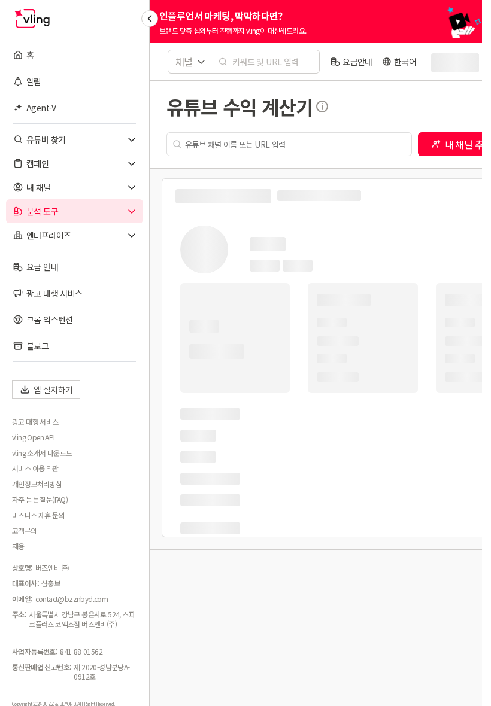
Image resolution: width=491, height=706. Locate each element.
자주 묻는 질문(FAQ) (40, 499)
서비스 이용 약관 (35, 468)
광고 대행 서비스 (35, 422)
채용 (18, 546)
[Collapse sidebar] (149, 18)
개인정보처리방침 (37, 484)
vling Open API (33, 437)
